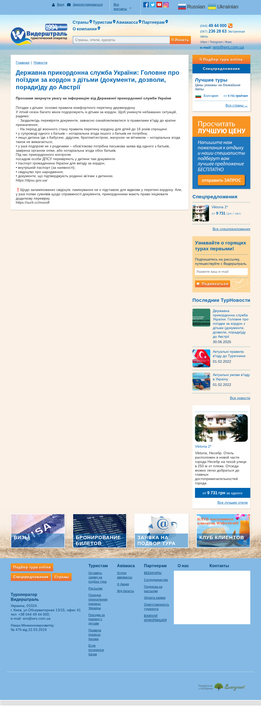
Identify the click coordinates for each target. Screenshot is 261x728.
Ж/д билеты (125, 591)
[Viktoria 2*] (202, 213)
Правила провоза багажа (94, 635)
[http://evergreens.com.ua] (221, 685)
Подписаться (214, 284)
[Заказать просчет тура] (221, 155)
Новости (40, 62)
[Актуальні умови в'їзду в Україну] (202, 381)
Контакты (219, 566)
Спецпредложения (221, 69)
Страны (62, 577)
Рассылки (95, 588)
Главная (23, 62)
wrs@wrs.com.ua (228, 47)
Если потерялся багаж (96, 650)
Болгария (211, 96)
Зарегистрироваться (88, 4)
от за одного (222, 493)
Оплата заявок (154, 598)
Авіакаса (126, 566)
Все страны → (237, 105)
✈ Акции (123, 584)
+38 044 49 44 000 (33, 614)
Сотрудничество (156, 580)
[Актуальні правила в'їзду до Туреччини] (202, 358)
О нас (183, 566)
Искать (182, 40)
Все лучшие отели (232, 502)
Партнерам (155, 566)
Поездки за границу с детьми (96, 619)
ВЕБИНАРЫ (153, 573)
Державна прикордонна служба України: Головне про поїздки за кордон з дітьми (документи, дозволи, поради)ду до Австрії (231, 324)
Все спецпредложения (231, 229)
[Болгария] (199, 96)
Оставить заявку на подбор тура (97, 577)
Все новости (240, 398)
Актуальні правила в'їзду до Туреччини (229, 353)
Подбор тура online (223, 59)
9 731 (236, 95)
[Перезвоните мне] (230, 25)
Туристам (98, 566)
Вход (60, 4)
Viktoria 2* (220, 207)
